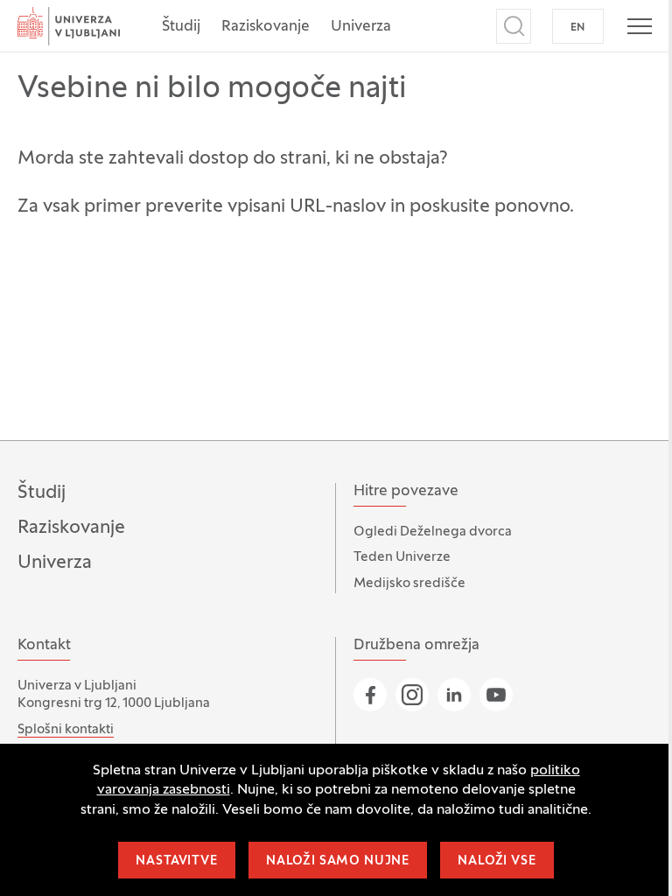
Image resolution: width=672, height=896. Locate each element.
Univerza (361, 27)
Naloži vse (497, 861)
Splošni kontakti (66, 730)
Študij (181, 27)
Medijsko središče (410, 584)
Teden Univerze (402, 557)
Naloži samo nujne (338, 861)
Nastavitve (176, 861)
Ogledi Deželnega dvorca (433, 532)
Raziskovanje (265, 27)
